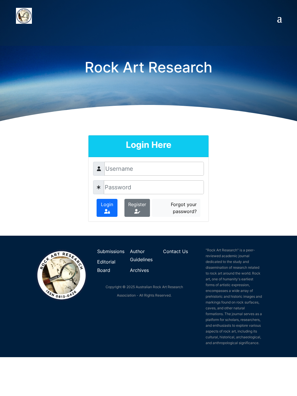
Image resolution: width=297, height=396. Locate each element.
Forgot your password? (184, 207)
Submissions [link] (110, 251)
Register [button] (137, 204)
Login (107, 204)
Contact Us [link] (175, 251)
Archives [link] (139, 270)
